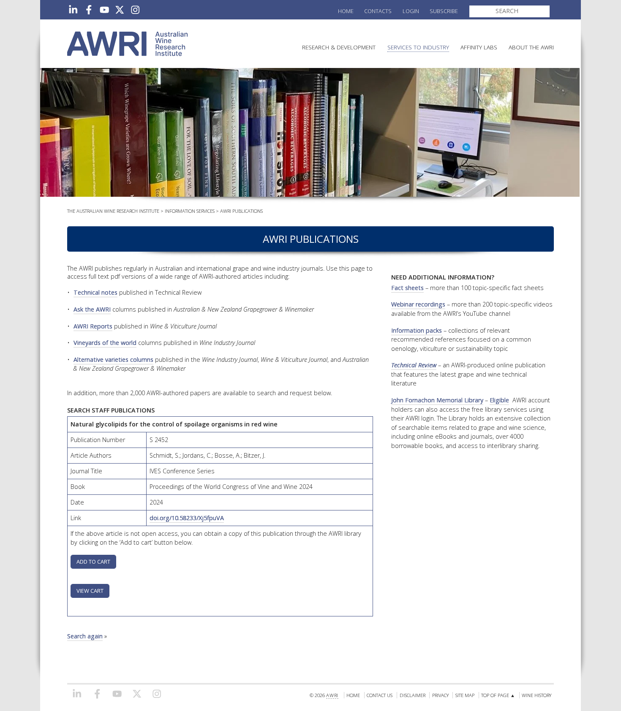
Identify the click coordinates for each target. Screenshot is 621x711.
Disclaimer (412, 695)
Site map (464, 695)
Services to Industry (418, 47)
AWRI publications (241, 211)
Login (411, 11)
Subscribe (444, 11)
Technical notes (95, 292)
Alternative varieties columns (113, 360)
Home (346, 11)
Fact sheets (407, 288)
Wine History (536, 695)
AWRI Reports (93, 326)
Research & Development (339, 47)
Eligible (499, 400)
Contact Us (379, 695)
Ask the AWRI (92, 309)
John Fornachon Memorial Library (437, 400)
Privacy (440, 695)
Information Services (190, 211)
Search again (85, 636)
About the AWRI (531, 47)
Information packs (416, 330)
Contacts (378, 11)
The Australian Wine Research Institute (113, 211)
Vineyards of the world (105, 343)
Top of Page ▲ (498, 695)
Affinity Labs (478, 47)
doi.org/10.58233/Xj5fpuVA (187, 518)
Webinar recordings (418, 304)
